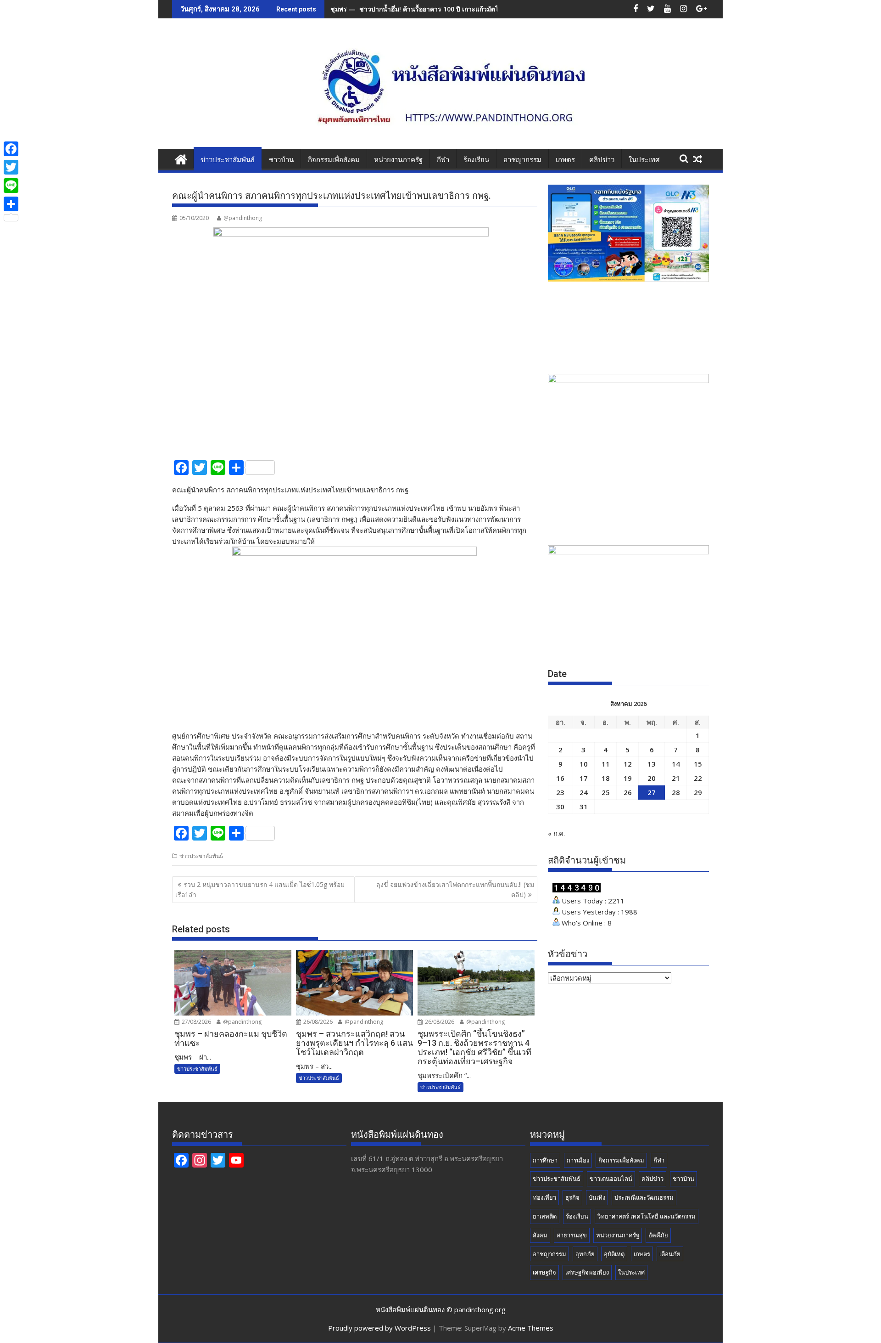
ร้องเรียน (476, 160)
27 (651, 792)
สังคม (540, 1235)
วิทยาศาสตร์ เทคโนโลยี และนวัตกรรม (646, 1216)
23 (560, 792)
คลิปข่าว (601, 160)
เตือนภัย (669, 1254)
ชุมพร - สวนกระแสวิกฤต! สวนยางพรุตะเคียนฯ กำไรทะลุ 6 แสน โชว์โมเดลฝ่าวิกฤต (446, 9)
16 (560, 778)
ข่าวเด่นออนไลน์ (611, 1178)
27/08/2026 (195, 1022)
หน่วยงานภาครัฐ (398, 160)
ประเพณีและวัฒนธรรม (644, 1197)
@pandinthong (242, 218)
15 (698, 763)
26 (628, 792)
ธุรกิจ (572, 1197)
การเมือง (578, 1160)
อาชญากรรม (522, 160)
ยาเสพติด (545, 1216)
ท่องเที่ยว (544, 1197)
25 (606, 792)
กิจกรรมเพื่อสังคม (334, 160)
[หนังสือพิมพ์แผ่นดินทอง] (181, 158)
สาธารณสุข (572, 1235)
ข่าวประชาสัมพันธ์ (228, 160)
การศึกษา (545, 1160)
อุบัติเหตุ (614, 1254)
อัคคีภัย (658, 1235)
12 (628, 763)
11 (606, 763)
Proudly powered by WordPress (379, 1327)
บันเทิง (597, 1197)
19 (628, 778)
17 (584, 778)
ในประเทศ (644, 160)
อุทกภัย (585, 1254)
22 (698, 778)
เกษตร (565, 160)
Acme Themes (530, 1327)
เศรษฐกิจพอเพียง (587, 1272)
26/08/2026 (317, 1022)
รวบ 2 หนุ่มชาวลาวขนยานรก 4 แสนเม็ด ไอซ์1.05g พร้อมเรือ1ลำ (260, 889)
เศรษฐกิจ (544, 1272)
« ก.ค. (556, 833)
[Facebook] (11, 149)
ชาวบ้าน (281, 160)
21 (676, 778)
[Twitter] (11, 167)
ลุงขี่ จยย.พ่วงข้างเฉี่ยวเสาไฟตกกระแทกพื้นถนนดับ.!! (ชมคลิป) (455, 889)
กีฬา (443, 160)
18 (606, 778)
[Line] (11, 185)
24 (584, 792)
